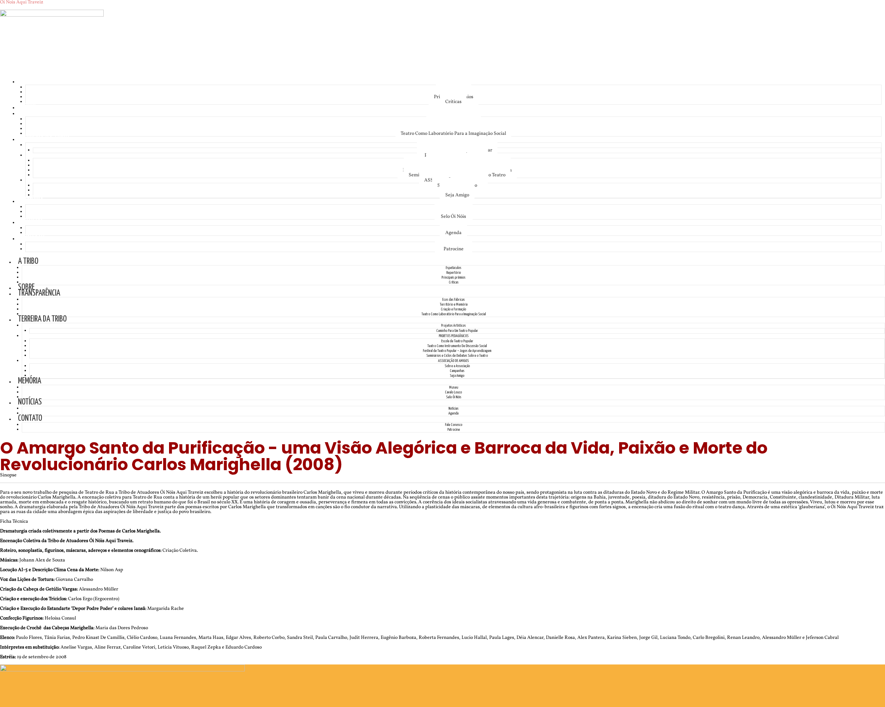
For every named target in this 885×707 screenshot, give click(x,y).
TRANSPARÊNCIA (41, 113)
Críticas (453, 102)
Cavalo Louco (453, 392)
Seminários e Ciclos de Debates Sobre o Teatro (457, 355)
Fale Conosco (453, 425)
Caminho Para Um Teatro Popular (457, 331)
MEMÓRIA (32, 201)
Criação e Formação (453, 309)
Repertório (453, 273)
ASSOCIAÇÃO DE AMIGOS (453, 361)
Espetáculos (453, 268)
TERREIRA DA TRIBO (44, 139)
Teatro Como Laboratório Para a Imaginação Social (453, 133)
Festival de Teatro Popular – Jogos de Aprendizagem (457, 351)
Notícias (453, 408)
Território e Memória (453, 304)
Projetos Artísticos (453, 325)
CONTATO (32, 238)
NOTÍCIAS (32, 222)
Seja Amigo (457, 195)
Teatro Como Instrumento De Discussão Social (457, 346)
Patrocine (454, 249)
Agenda (453, 233)
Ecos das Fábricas (453, 299)
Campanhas (457, 371)
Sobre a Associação (457, 366)
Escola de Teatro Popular (457, 341)
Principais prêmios (453, 277)
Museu (453, 387)
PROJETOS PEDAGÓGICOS (453, 336)
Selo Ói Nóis (453, 216)
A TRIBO (30, 81)
